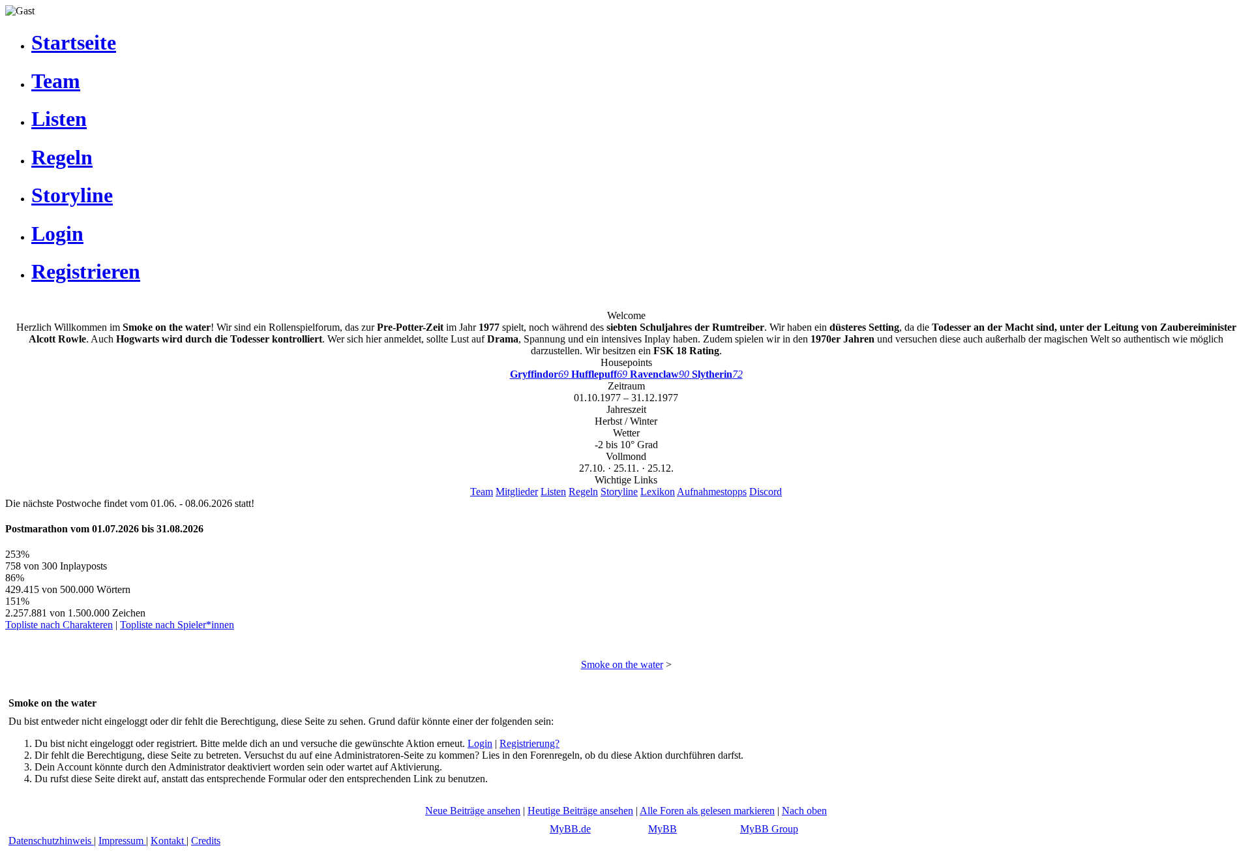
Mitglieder (517, 491)
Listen (553, 491)
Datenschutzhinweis (51, 840)
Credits (205, 840)
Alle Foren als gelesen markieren (707, 810)
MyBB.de (570, 828)
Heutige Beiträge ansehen (580, 810)
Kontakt (168, 840)
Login (480, 743)
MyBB (662, 828)
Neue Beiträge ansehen (472, 810)
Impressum (122, 840)
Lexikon (657, 491)
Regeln (583, 491)
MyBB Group (769, 828)
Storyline (619, 491)
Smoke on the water (622, 664)
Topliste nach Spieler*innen (177, 624)
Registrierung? (529, 743)
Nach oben (804, 810)
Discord (765, 491)
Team (481, 491)
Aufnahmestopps (712, 491)
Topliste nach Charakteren (59, 624)
